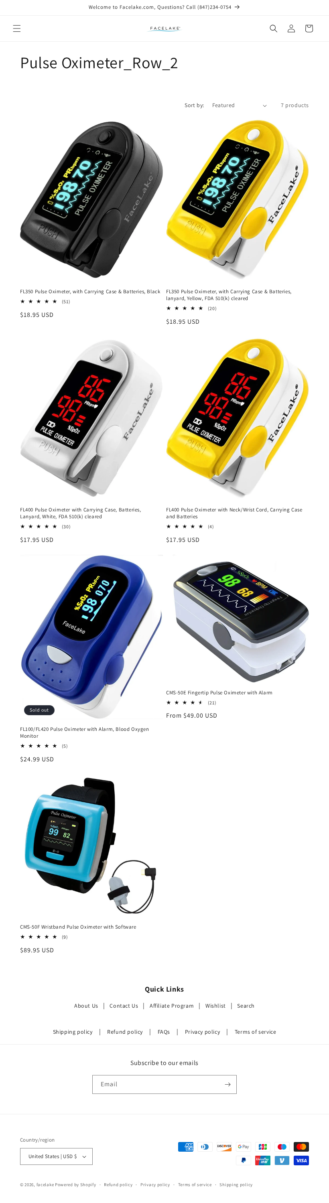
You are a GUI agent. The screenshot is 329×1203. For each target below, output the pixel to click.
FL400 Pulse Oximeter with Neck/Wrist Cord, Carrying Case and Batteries (234, 513)
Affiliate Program (172, 1005)
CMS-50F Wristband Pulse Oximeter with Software (78, 927)
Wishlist (215, 1005)
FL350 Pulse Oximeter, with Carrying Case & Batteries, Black (90, 291)
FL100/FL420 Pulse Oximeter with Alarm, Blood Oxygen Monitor (84, 732)
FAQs (164, 1031)
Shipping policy (73, 1031)
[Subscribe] (227, 1084)
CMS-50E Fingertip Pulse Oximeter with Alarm (219, 693)
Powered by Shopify (75, 1184)
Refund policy (125, 1031)
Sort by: (194, 105)
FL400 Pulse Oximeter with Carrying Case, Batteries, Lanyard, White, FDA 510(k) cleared (80, 513)
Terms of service (255, 1031)
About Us (86, 1005)
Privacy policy (202, 1031)
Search (246, 1005)
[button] (17, 28)
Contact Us (124, 1005)
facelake (45, 1184)
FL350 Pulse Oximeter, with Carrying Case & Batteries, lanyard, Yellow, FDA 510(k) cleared (229, 295)
